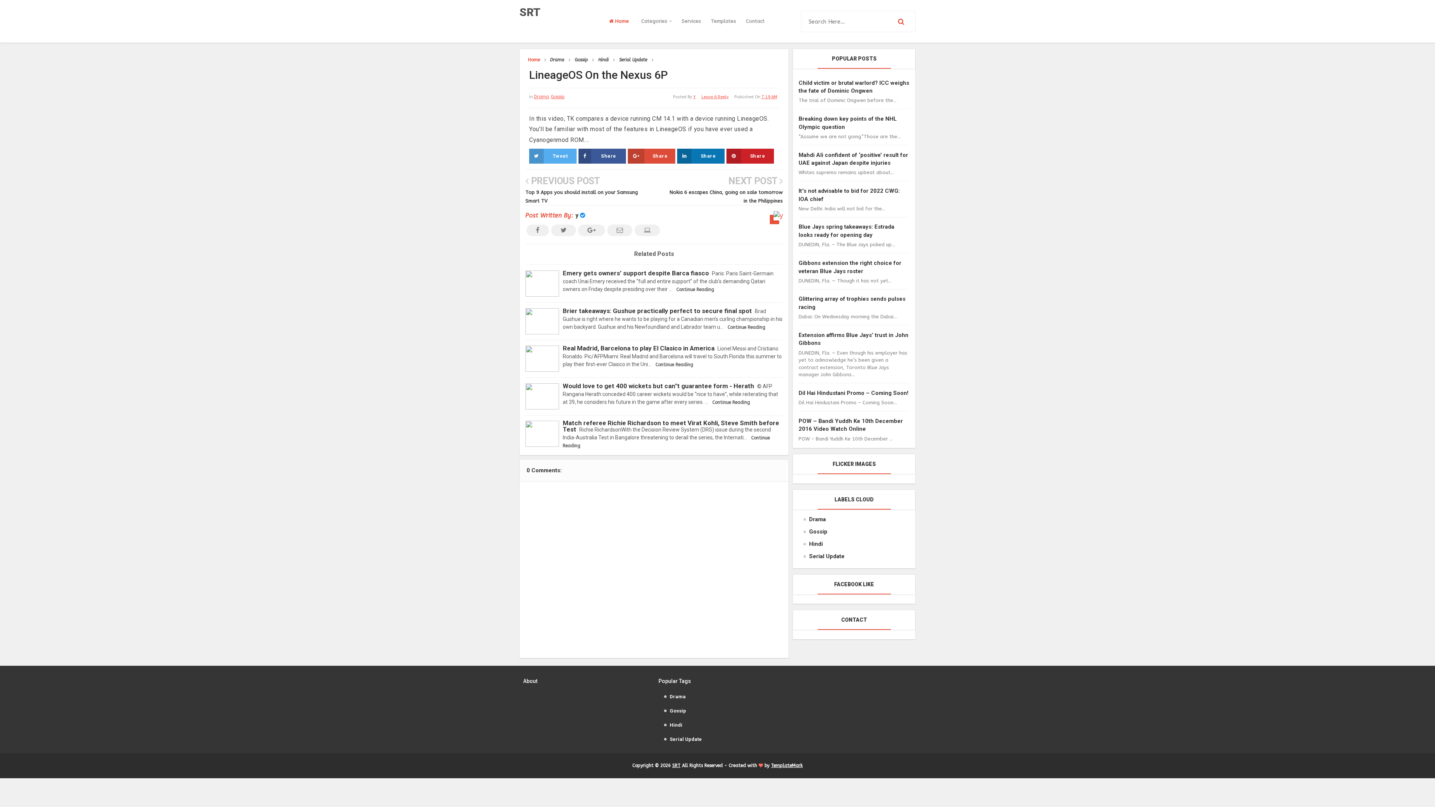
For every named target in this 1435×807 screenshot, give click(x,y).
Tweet (560, 156)
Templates (723, 21)
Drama (541, 96)
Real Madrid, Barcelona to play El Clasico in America (639, 348)
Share (608, 156)
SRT (529, 12)
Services (691, 21)
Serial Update (827, 556)
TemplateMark (787, 765)
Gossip (558, 96)
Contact (755, 21)
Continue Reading (695, 289)
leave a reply (715, 97)
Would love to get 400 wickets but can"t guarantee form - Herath (658, 386)
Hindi (816, 544)
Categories (655, 21)
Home (621, 21)
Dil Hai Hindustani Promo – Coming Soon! (853, 393)
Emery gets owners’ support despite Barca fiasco (636, 273)
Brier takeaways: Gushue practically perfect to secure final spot (657, 311)
